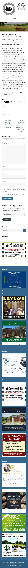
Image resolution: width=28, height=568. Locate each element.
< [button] (4, 250)
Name (4, 166)
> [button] (24, 250)
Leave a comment (19, 36)
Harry (12, 36)
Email (4, 174)
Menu (14, 18)
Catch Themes (18, 565)
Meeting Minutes (6, 115)
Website (4, 181)
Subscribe (6, 219)
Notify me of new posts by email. (14, 194)
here (13, 95)
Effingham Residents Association (21, 5)
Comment (5, 143)
